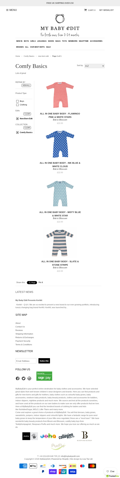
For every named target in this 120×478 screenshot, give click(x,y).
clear (27, 114)
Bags (57, 41)
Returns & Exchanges (24, 337)
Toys (64, 41)
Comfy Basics (25, 132)
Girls (33, 41)
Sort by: (80, 65)
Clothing (23, 105)
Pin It (41, 282)
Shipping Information (24, 334)
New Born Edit (25, 119)
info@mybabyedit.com (70, 456)
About (17, 323)
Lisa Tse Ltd (87, 459)
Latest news (24, 292)
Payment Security (22, 341)
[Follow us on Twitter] (24, 379)
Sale (48, 47)
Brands (20, 47)
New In (19, 41)
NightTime (83, 41)
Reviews (19, 330)
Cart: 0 (91, 10)
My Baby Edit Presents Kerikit (28, 300)
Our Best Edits (37, 47)
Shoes (51, 41)
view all (26, 85)
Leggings (41, 41)
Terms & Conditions (23, 345)
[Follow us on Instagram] (30, 379)
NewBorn (72, 41)
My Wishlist (106, 10)
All (27, 47)
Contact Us (20, 327)
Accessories (96, 41)
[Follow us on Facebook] (18, 379)
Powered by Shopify (59, 459)
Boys (26, 41)
